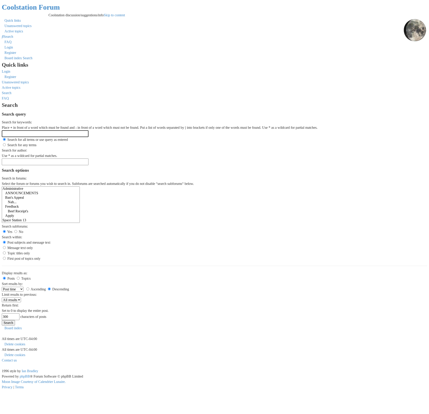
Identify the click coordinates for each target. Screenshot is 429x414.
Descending (60, 289)
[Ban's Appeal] (41, 198)
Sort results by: (12, 284)
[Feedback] (41, 207)
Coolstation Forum (31, 7)
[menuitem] (17, 26)
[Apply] (41, 216)
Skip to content (83, 15)
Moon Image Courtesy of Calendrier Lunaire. (34, 382)
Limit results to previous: (19, 294)
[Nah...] (41, 202)
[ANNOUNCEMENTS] (41, 193)
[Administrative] (41, 189)
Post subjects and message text (28, 242)
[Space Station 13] (41, 220)
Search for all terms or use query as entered (37, 140)
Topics (25, 278)
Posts (10, 278)
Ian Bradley (30, 371)
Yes (9, 232)
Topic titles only (18, 253)
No (20, 232)
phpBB (25, 376)
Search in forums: (14, 178)
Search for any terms (21, 145)
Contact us (9, 360)
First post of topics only (23, 258)
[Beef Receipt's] (41, 211)
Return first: (10, 305)
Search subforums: (15, 226)
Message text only (19, 248)
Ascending (38, 289)
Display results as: (14, 273)
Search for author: (14, 150)
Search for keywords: (17, 122)
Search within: (12, 237)
